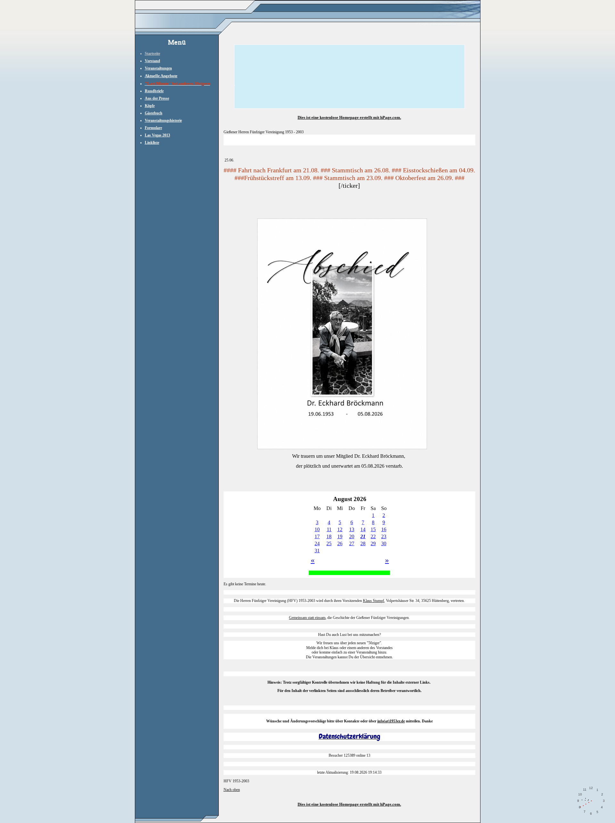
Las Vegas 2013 (157, 135)
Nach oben (232, 789)
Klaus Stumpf (373, 600)
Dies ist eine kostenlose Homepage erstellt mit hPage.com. (349, 117)
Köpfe (150, 105)
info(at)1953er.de (391, 721)
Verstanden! (581, 813)
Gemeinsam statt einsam (307, 617)
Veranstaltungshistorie (163, 120)
